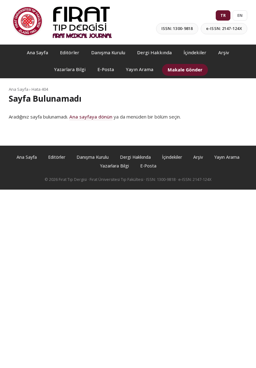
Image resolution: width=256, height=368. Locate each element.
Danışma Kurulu (108, 53)
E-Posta (105, 69)
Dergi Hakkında (154, 53)
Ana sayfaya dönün (90, 117)
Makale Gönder (185, 70)
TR (223, 15)
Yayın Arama (139, 69)
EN (240, 15)
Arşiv (223, 53)
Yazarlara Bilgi (70, 69)
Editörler (69, 53)
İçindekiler (195, 53)
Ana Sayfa (37, 53)
